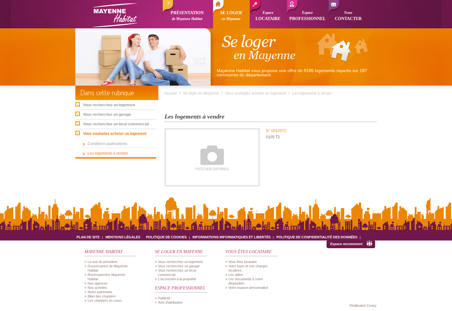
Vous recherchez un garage (179, 266)
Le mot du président (102, 262)
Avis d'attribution (170, 302)
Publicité (164, 298)
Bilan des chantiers (102, 296)
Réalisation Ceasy (363, 305)
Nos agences (98, 283)
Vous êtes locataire (242, 262)
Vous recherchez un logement (180, 262)
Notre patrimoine (100, 292)
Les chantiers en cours (105, 300)
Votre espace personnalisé (248, 287)
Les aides (235, 275)
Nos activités (97, 287)
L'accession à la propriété (177, 279)
